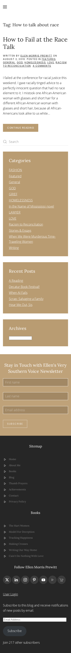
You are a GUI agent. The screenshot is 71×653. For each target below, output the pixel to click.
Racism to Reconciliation (26, 224)
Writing (14, 248)
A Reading (16, 280)
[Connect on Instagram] (25, 580)
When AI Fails (18, 292)
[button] (5, 7)
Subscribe (15, 423)
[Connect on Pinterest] (34, 580)
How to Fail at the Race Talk (35, 42)
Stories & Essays (20, 230)
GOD (20, 62)
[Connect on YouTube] (43, 580)
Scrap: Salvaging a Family (26, 299)
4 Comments (42, 65)
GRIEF (13, 194)
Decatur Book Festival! (24, 287)
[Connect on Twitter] (7, 580)
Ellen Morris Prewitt (36, 55)
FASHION (15, 170)
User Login (10, 594)
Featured (48, 59)
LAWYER (15, 212)
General (9, 62)
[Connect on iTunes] (52, 580)
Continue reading (20, 127)
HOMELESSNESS (35, 62)
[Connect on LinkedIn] (16, 580)
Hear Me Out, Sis (20, 305)
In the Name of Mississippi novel (31, 206)
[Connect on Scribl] (61, 580)
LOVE (50, 62)
